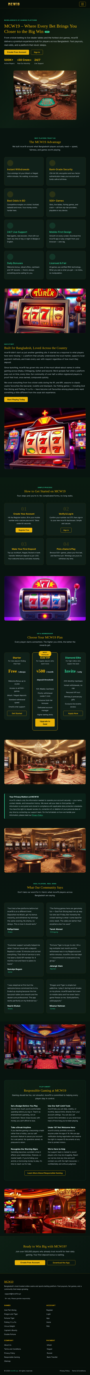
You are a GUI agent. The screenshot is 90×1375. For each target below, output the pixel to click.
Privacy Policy (37, 815)
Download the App (61, 1262)
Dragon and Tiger (11, 1314)
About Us (7, 1345)
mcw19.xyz (14, 1371)
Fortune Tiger (9, 1318)
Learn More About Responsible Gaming (45, 1173)
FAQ (48, 1326)
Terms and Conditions (12, 1349)
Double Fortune (10, 1334)
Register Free (24, 530)
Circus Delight (9, 1326)
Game (48, 1322)
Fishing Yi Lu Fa (10, 1322)
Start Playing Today (16, 399)
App (48, 1318)
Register (49, 1310)
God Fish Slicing (10, 1310)
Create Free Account (16, 52)
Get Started (17, 713)
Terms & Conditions (79, 1371)
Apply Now (73, 713)
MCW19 (8, 1281)
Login (48, 1314)
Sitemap (7, 1361)
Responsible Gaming (12, 1357)
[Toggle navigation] (82, 4)
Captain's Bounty (10, 1330)
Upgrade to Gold (45, 722)
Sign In (37, 52)
